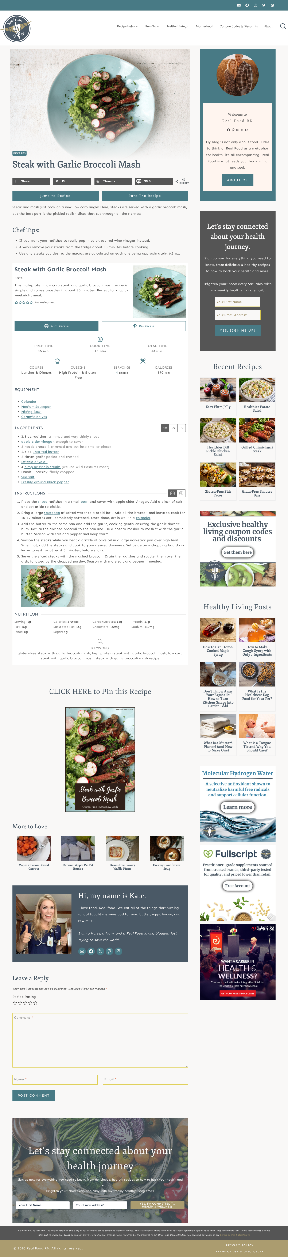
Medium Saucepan (36, 407)
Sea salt (28, 477)
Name (20, 1079)
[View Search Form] (283, 26)
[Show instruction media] (172, 493)
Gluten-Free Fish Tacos (218, 493)
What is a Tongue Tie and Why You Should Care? (257, 746)
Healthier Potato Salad (257, 409)
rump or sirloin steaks (42, 467)
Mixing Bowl (31, 412)
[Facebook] (247, 5)
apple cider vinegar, (38, 442)
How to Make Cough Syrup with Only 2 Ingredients (257, 651)
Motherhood (204, 26)
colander (143, 518)
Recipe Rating (24, 997)
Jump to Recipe (55, 196)
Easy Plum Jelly (218, 407)
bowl (85, 502)
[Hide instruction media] (181, 493)
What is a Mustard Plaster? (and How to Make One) (218, 746)
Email (110, 1079)
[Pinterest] (272, 5)
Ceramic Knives (34, 417)
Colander (28, 402)
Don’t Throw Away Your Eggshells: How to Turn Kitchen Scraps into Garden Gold (218, 699)
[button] (16, 302)
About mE (237, 180)
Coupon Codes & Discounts (239, 26)
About (268, 26)
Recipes (19, 153)
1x (165, 428)
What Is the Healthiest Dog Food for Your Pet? (257, 695)
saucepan (52, 513)
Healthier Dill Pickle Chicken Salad (218, 451)
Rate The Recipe (144, 196)
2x (173, 428)
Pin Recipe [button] (146, 326)
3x (181, 428)
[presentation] (218, 390)
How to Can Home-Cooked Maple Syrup (218, 651)
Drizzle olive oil (34, 462)
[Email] (239, 5)
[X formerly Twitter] (263, 5)
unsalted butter (46, 452)
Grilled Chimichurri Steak (257, 449)
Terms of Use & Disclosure (235, 1235)
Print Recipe (59, 326)
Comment (23, 1018)
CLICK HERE (70, 691)
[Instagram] (255, 5)
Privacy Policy (240, 1245)
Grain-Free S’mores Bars (257, 493)
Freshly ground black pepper (45, 482)
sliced (42, 502)
